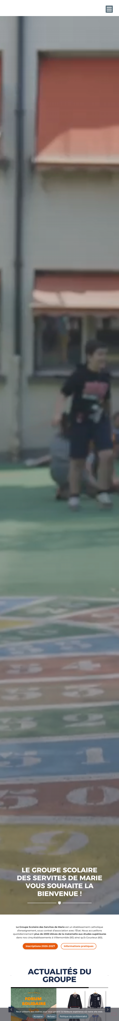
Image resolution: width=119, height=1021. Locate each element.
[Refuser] (114, 1014)
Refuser (51, 1016)
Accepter (38, 1016)
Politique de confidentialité (73, 1016)
